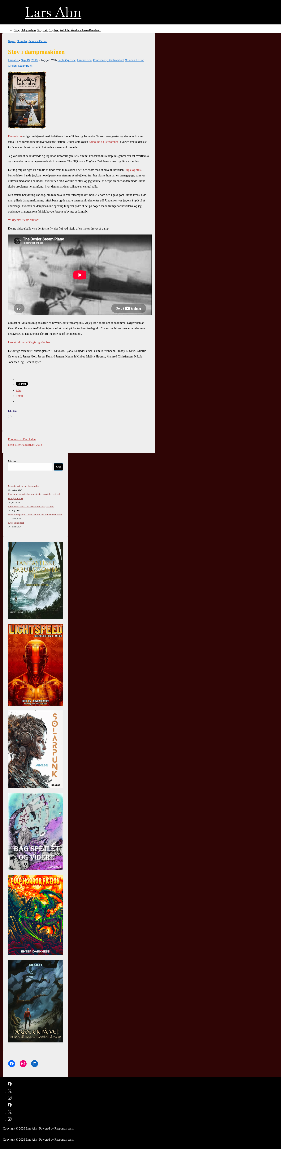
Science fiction (37, 41)
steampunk (25, 65)
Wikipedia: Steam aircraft (23, 220)
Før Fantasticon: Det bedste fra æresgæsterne (31, 506)
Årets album (80, 30)
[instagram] (10, 1098)
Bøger (11, 41)
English (54, 30)
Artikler (65, 30)
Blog (17, 30)
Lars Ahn (53, 12)
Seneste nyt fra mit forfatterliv (23, 485)
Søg (58, 466)
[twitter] (10, 1091)
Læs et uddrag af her (29, 342)
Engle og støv (67, 60)
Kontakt (95, 30)
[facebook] (10, 1084)
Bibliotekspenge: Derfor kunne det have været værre (35, 514)
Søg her (12, 460)
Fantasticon (84, 60)
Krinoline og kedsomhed (108, 60)
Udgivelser (28, 30)
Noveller (22, 41)
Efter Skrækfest (16, 522)
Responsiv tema (64, 1128)
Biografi (42, 30)
